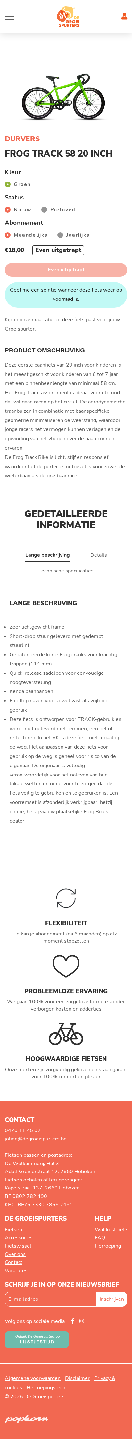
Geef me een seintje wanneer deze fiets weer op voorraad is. (66, 294)
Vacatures (16, 1270)
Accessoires (19, 1237)
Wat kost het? (111, 1229)
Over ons (15, 1254)
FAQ (100, 1237)
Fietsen (13, 1229)
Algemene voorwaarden (33, 1378)
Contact (13, 1262)
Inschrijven (112, 1299)
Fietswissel (18, 1245)
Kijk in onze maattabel (30, 319)
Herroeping (108, 1245)
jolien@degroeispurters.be (36, 1138)
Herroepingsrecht (47, 1387)
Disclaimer (77, 1378)
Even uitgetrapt (66, 269)
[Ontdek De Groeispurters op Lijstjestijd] (37, 1339)
